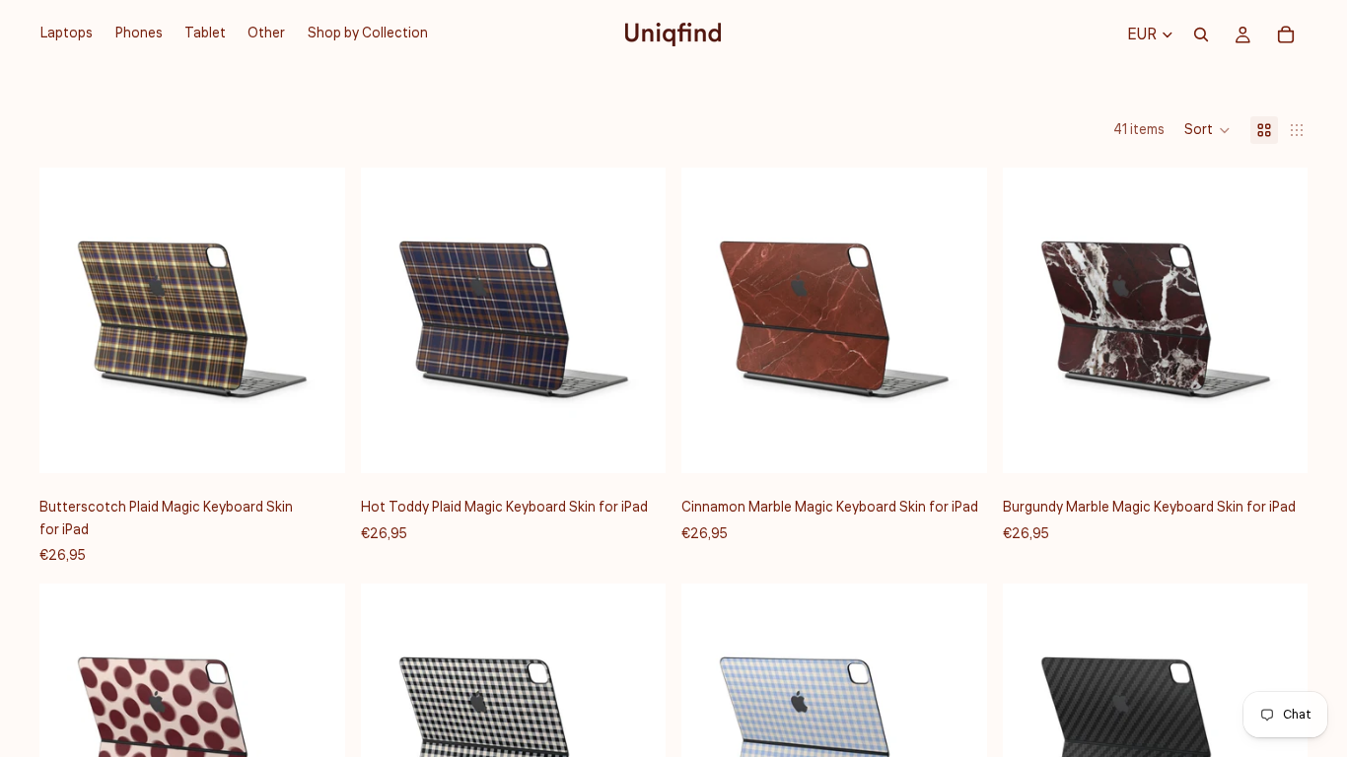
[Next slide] (315, 320)
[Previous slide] (69, 320)
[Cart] (1286, 34)
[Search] (1201, 34)
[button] (1207, 130)
